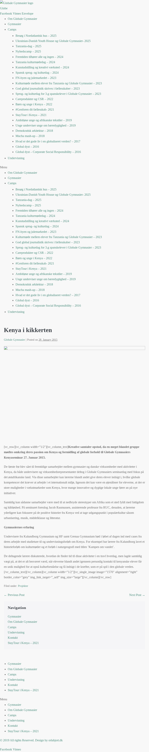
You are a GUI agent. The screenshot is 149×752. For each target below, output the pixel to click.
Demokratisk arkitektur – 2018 (34, 130)
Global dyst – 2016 (27, 146)
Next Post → (137, 595)
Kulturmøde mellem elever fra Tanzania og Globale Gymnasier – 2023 (59, 83)
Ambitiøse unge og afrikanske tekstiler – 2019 (44, 120)
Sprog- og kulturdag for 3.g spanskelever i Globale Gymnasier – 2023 (58, 93)
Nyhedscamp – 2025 (28, 51)
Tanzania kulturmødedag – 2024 (35, 62)
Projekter (23, 586)
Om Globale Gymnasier (22, 18)
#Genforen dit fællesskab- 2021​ (35, 109)
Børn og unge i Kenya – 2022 (34, 104)
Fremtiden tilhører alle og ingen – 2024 (39, 56)
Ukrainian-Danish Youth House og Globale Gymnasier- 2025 (53, 41)
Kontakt (13, 637)
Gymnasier (14, 24)
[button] (74, 167)
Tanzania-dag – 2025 (28, 46)
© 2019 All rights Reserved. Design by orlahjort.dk (31, 740)
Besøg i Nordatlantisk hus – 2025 (36, 35)
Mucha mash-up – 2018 (30, 136)
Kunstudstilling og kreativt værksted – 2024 (42, 67)
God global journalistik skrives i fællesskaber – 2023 (48, 88)
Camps (12, 29)
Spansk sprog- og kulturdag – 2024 (37, 72)
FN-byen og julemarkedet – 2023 (36, 77)
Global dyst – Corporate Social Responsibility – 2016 (48, 152)
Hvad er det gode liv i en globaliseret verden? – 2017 (48, 141)
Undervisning (16, 158)
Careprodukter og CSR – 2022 (34, 99)
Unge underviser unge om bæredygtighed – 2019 (46, 125)
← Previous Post (14, 595)
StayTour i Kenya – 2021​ (31, 115)
